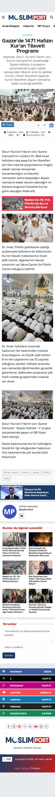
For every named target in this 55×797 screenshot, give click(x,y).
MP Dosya (44, 26)
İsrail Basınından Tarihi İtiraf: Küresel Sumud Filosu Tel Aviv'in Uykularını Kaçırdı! (14, 552)
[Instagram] (24, 726)
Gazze (36, 472)
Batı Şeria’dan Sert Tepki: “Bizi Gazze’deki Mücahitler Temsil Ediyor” (40, 580)
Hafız (6, 478)
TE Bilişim (35, 768)
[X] (14, 726)
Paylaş (9, 124)
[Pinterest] (19, 726)
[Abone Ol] (51, 125)
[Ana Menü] (3, 17)
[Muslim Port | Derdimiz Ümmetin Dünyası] (27, 17)
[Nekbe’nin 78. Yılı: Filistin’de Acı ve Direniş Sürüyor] (14, 567)
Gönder (9, 655)
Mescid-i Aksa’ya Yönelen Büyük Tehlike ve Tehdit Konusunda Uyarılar (40, 608)
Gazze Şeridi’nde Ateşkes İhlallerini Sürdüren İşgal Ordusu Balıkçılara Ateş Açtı (40, 552)
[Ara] (51, 17)
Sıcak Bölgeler (11, 26)
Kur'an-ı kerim (11, 472)
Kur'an (25, 472)
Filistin (28, 35)
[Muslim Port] (9, 511)
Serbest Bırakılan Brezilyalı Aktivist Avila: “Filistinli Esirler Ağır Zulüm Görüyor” (13, 608)
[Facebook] (8, 726)
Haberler (28, 26)
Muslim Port (26, 509)
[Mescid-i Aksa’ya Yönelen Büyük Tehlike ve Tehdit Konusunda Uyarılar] (41, 595)
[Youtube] (35, 726)
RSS (8, 759)
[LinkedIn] (30, 726)
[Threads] (41, 726)
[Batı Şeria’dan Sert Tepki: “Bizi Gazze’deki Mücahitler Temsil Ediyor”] (41, 567)
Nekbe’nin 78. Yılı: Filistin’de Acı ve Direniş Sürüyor (11, 579)
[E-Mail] (21, 515)
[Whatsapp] (46, 726)
